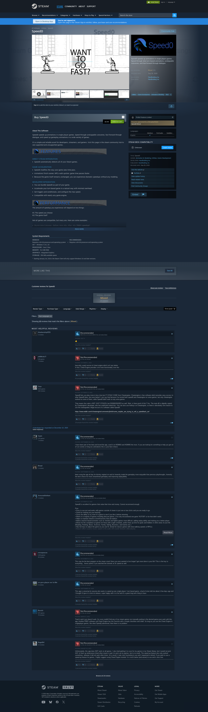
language (170, 2)
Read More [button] (168, 532)
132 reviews (41, 391)
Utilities (43, 28)
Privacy (137, 690)
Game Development (144, 94)
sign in (163, 2)
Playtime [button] (92, 309)
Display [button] (103, 309)
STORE (60, 6)
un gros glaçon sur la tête (47, 582)
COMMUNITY (71, 6)
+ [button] (170, 94)
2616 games (41, 389)
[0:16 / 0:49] (80, 62)
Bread (40, 466)
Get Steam (158, 690)
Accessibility (138, 694)
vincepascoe (42, 553)
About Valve (122, 690)
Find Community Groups (139, 186)
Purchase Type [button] (52, 309)
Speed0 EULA (136, 124)
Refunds (137, 706)
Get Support (159, 698)
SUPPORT (91, 6)
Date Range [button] (80, 309)
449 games (41, 359)
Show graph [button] (169, 309)
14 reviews (41, 645)
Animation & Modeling (158, 94)
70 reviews (41, 615)
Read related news (137, 179)
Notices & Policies (140, 698)
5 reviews (41, 585)
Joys (40, 386)
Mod (167, 94)
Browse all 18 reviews (103, 676)
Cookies (137, 702)
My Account (159, 702)
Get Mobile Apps (160, 694)
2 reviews (41, 334)
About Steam (102, 690)
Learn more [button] (167, 148)
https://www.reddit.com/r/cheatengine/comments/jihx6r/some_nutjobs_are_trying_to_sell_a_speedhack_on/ (112, 411)
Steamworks (102, 698)
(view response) (38, 429)
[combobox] (145, 15)
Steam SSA (102, 694)
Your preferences (170, 288)
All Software (36, 28)
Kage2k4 (41, 642)
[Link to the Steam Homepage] (40, 8)
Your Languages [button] (44, 316)
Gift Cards (101, 706)
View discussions (137, 183)
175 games (41, 438)
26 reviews (41, 557)
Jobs (119, 694)
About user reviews (156, 288)
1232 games (41, 555)
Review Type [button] (37, 309)
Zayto (40, 436)
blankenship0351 (44, 332)
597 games (41, 613)
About (81, 6)
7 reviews (41, 361)
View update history (138, 176)
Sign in (36, 105)
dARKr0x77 (42, 357)
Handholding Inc (153, 77)
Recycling (121, 702)
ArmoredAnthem (44, 495)
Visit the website (137, 170)
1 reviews (41, 468)
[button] (36, 15)
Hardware (121, 698)
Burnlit (40, 610)
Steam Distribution (104, 702)
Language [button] (66, 309)
